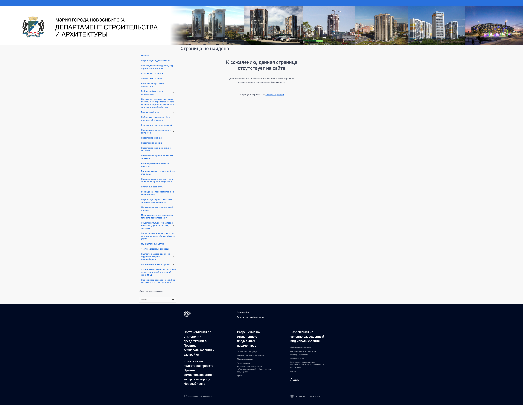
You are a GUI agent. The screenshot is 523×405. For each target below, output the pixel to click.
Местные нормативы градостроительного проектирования (157, 216)
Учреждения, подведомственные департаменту (157, 193)
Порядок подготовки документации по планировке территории (157, 180)
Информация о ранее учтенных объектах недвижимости (156, 201)
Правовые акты (243, 363)
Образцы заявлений (246, 359)
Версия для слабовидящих (250, 317)
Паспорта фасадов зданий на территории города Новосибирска (155, 256)
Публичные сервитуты (152, 186)
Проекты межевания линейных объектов (156, 149)
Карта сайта (243, 312)
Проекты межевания (151, 137)
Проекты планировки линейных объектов (157, 157)
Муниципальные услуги (153, 243)
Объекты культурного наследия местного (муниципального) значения (157, 225)
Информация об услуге (247, 352)
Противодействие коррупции (155, 264)
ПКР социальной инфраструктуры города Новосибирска (158, 67)
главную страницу (275, 94)
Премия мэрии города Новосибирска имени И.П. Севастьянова (158, 281)
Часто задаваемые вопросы (155, 248)
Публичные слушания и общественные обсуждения (156, 118)
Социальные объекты (151, 78)
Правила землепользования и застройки (156, 131)
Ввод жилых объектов (152, 73)
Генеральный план (150, 112)
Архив (239, 375)
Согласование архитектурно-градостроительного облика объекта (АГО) (158, 236)
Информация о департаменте (155, 60)
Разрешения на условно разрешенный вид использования (307, 336)
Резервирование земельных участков (155, 164)
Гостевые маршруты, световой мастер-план (158, 172)
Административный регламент (250, 355)
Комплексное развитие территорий (152, 84)
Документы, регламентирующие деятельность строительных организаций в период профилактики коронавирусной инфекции (158, 103)
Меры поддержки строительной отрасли (157, 208)
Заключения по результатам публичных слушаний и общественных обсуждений (254, 369)
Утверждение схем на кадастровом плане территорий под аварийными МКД (158, 272)
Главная (145, 55)
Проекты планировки (151, 142)
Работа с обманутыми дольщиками (152, 92)
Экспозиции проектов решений (156, 125)
